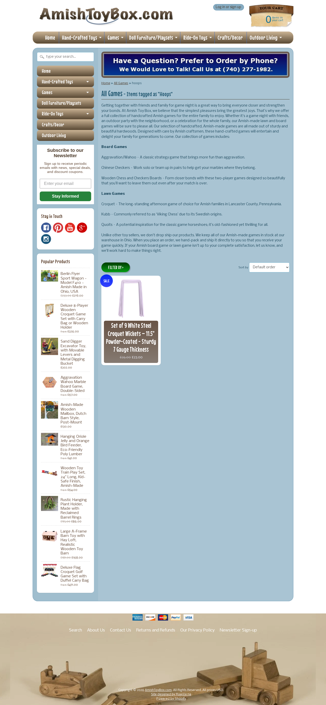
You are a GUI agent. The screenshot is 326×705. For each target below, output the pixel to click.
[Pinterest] (58, 228)
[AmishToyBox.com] (106, 23)
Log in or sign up (228, 7)
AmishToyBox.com (158, 690)
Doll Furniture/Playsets (151, 37)
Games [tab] (47, 92)
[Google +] (82, 228)
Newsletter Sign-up (238, 630)
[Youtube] (70, 228)
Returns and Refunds (155, 630)
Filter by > (116, 267)
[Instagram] (46, 239)
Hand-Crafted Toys (79, 37)
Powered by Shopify (171, 698)
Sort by (243, 267)
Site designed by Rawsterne (171, 694)
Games (113, 37)
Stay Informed (65, 196)
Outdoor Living (263, 37)
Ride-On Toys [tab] (52, 113)
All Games (121, 83)
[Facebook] (46, 228)
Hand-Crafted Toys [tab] (57, 81)
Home (50, 37)
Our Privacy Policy (197, 630)
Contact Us (120, 630)
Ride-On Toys (195, 37)
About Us (96, 630)
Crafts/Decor (230, 37)
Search (75, 630)
